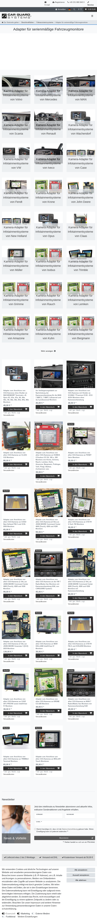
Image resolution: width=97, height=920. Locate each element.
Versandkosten (8, 415)
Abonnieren (63, 838)
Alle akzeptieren (81, 870)
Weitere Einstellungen (28, 917)
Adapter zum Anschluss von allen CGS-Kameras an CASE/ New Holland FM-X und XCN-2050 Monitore (14, 523)
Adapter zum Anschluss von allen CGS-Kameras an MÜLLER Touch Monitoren (48, 759)
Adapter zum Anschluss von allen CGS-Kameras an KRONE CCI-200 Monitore (47, 701)
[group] (16, 373)
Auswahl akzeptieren (81, 875)
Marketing (25, 914)
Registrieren (60, 2)
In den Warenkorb (15, 409)
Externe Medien (43, 914)
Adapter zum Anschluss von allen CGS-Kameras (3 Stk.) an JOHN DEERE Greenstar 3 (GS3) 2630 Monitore (15, 645)
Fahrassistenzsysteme (44, 22)
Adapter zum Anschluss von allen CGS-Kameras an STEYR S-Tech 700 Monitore (80, 522)
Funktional (10, 917)
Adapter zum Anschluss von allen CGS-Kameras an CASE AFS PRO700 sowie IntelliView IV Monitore (15, 702)
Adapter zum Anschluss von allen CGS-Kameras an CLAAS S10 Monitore (15, 455)
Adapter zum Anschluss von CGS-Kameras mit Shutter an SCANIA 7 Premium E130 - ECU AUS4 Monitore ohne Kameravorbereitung (80, 395)
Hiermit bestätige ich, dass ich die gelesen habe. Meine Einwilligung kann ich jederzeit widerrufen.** (65, 830)
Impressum (35, 903)
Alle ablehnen (80, 880)
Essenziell (10, 914)
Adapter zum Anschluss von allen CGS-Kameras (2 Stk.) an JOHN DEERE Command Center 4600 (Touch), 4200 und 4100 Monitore (48, 524)
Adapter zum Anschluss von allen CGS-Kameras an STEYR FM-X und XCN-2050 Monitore (80, 644)
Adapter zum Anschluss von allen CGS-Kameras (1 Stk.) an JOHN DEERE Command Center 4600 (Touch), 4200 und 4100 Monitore (15, 584)
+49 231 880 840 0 (76, 2)
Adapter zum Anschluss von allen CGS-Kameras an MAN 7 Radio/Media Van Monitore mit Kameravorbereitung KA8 (80, 702)
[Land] (69, 9)
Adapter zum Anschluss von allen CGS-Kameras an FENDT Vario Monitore (79, 455)
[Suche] (74, 9)
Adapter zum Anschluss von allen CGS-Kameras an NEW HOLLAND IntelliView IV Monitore (47, 645)
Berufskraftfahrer (27, 22)
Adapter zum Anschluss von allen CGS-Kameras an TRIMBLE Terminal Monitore (16, 759)
